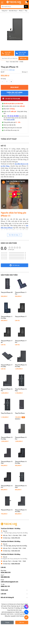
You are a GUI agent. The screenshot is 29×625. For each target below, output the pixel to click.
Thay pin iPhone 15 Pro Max (6, 438)
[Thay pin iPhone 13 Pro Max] (21, 501)
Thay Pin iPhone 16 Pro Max (21, 365)
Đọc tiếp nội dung (14, 235)
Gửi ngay (24, 58)
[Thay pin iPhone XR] (7, 283)
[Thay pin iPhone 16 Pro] (7, 380)
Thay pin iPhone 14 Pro (6, 486)
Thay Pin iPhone (20, 413)
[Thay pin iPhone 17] (21, 308)
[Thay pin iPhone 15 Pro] (21, 428)
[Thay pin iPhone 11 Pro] (21, 283)
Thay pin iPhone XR (7, 292)
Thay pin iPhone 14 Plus (21, 486)
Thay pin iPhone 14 (6, 510)
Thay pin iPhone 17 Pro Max (6, 365)
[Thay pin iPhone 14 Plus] (21, 477)
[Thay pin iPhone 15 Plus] (7, 453)
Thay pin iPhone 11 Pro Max (6, 317)
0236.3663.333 (15, 551)
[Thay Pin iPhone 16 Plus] (21, 380)
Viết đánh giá (15, 265)
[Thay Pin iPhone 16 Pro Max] (21, 356)
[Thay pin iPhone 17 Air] (7, 332)
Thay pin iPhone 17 (21, 316)
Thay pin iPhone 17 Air (6, 341)
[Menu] (2, 2)
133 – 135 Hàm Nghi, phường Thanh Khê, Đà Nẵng (14, 533)
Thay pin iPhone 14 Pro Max (21, 462)
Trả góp (7, 622)
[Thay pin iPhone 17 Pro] (21, 332)
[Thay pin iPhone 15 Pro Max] (7, 428)
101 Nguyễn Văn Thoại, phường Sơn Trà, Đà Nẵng (14, 558)
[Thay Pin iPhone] (21, 404)
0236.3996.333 (15, 538)
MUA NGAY (14, 87)
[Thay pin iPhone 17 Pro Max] (7, 356)
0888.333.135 (5, 586)
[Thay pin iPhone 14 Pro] (7, 477)
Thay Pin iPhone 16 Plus (21, 389)
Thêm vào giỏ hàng (14, 93)
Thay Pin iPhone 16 (6, 413)
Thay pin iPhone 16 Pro (6, 389)
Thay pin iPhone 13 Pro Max (21, 510)
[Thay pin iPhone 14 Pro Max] (21, 453)
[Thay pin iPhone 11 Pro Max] (7, 308)
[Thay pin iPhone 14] (7, 501)
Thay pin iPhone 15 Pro (21, 438)
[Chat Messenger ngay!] (26, 607)
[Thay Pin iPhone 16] (7, 404)
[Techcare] (13, 2)
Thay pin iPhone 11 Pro (21, 293)
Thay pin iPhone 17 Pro (21, 341)
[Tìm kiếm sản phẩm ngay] (26, 6)
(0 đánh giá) (12, 70)
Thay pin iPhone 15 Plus (6, 462)
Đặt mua (21, 622)
